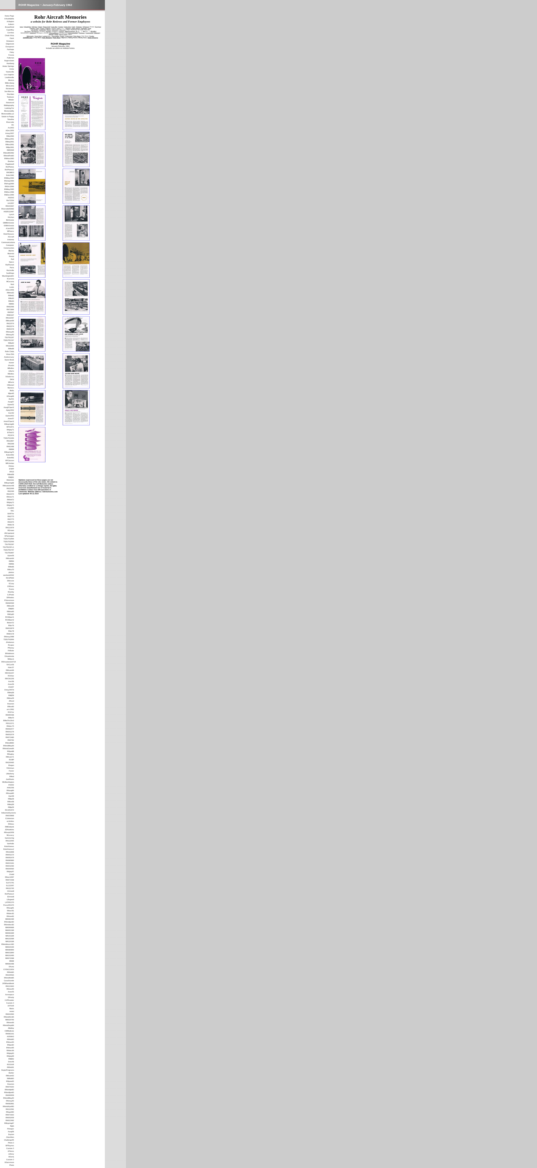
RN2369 (11, 491)
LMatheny (10, 774)
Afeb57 (11, 687)
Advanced (10, 103)
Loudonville (9, 77)
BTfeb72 (10, 433)
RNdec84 (10, 1051)
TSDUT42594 (8, 542)
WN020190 (9, 947)
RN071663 (10, 1115)
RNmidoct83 (9, 925)
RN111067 (10, 318)
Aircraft (11, 237)
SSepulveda (9, 656)
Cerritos (10, 33)
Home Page (9, 16)
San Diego (27, 31)
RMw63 (11, 343)
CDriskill (10, 891)
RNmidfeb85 (9, 978)
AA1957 (11, 203)
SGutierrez (9, 377)
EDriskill (10, 897)
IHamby (11, 592)
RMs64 (11, 301)
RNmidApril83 (8, 1106)
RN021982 (10, 1120)
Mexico (11, 80)
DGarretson (9, 1162)
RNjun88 (10, 751)
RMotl (11, 777)
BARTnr (11, 514)
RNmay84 (10, 332)
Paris (12, 268)
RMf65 (11, 304)
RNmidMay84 (8, 746)
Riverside (10, 122)
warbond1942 (8, 575)
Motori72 (10, 623)
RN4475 (11, 522)
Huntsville (10, 72)
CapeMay (10, 30)
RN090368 (10, 715)
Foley (12, 52)
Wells (12, 391)
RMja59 (11, 807)
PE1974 (11, 435)
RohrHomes (9, 846)
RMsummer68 (8, 486)
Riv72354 (10, 200)
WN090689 (9, 927)
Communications (7, 242)
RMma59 (10, 698)
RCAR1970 (9, 810)
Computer (10, 245)
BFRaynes (10, 1146)
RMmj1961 (9, 142)
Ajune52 (10, 405)
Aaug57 (11, 402)
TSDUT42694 (8, 639)
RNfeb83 (10, 972)
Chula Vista (9, 35)
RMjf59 (11, 695)
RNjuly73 (10, 505)
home (21, 27)
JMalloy (11, 1028)
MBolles (11, 368)
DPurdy (11, 997)
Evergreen (10, 47)
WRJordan (10, 463)
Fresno (11, 55)
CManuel (10, 385)
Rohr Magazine (47, 37)
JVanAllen (10, 1137)
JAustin (11, 365)
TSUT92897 (9, 553)
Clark (12, 38)
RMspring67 (9, 1123)
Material (11, 254)
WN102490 (9, 955)
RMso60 (10, 707)
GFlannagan (9, 536)
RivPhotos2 (9, 170)
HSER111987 (9, 212)
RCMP (11, 760)
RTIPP (11, 469)
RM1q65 (10, 614)
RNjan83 (10, 1045)
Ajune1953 (9, 416)
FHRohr (11, 651)
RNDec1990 (9, 195)
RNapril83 (10, 1112)
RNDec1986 (9, 192)
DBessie (10, 581)
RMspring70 (9, 452)
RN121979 (10, 528)
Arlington (10, 22)
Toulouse (10, 97)
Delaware (10, 41)
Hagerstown (9, 61)
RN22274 (10, 326)
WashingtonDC (8, 276)
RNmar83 (10, 1042)
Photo (11, 1165)
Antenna (10, 240)
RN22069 (10, 488)
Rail (12, 259)
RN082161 (10, 1034)
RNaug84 (10, 790)
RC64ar (11, 676)
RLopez (11, 645)
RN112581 (10, 1109)
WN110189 (9, 941)
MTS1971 (10, 427)
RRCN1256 (9, 679)
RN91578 (10, 329)
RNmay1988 (9, 637)
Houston (10, 704)
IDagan (11, 765)
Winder (11, 100)
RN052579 (10, 735)
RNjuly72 (10, 502)
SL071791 (10, 883)
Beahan (11, 161)
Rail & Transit (63, 34)
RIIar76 (11, 626)
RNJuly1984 (9, 181)
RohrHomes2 (8, 849)
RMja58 (11, 799)
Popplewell (9, 164)
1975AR (11, 1006)
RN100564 (10, 975)
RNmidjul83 (9, 1090)
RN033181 (10, 863)
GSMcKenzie (9, 226)
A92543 (11, 198)
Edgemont (10, 44)
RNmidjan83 (9, 922)
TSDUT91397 (8, 340)
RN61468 (10, 447)
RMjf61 (11, 477)
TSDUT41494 (8, 438)
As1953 (11, 128)
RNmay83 (10, 1101)
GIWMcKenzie (8, 223)
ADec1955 (10, 131)
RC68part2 (9, 620)
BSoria (11, 1157)
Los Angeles (9, 75)
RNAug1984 (9, 184)
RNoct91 (10, 911)
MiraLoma (10, 86)
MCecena (10, 282)
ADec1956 (10, 290)
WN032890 (9, 953)
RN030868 (10, 816)
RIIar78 (11, 631)
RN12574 (10, 324)
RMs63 (11, 298)
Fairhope (10, 49)
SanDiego (10, 273)
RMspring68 (9, 483)
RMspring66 (9, 424)
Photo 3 (11, 1143)
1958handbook (8, 983)
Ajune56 (10, 556)
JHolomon (10, 642)
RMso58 (10, 802)
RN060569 (10, 603)
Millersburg (9, 83)
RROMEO (10, 173)
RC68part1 (9, 617)
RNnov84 (10, 1023)
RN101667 (10, 206)
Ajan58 (11, 796)
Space (11, 262)
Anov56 (11, 684)
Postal (11, 256)
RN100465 (10, 763)
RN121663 (10, 986)
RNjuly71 (10, 430)
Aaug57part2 (9, 407)
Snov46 (11, 1062)
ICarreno (10, 279)
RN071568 (10, 880)
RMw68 (11, 349)
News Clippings (93, 37)
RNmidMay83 (8, 1098)
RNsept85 (10, 793)
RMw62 (11, 296)
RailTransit (9, 265)
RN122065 (10, 841)
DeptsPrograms (7, 1070)
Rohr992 (10, 458)
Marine (11, 251)
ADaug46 (10, 396)
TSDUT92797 (8, 550)
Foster (11, 771)
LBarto (11, 371)
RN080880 (10, 860)
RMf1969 (10, 150)
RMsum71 (10, 757)
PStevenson (9, 600)
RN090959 (10, 1095)
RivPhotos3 (9, 894)
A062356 (10, 788)
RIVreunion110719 (7, 662)
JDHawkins (9, 830)
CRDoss (10, 586)
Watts (11, 1009)
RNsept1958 (9, 832)
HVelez (11, 466)
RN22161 (10, 480)
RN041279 (10, 732)
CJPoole (10, 595)
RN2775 (11, 516)
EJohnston (9, 818)
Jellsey (11, 1154)
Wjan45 (11, 393)
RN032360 (10, 866)
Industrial (97, 33)
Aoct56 (11, 681)
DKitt (12, 379)
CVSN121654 (8, 969)
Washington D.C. (72, 31)
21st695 (11, 508)
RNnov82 (10, 916)
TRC (12, 511)
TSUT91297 (9, 337)
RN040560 (10, 869)
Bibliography (9, 105)
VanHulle (10, 844)
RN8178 (11, 525)
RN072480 (10, 737)
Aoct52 (11, 413)
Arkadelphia (9, 19)
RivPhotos (10, 167)
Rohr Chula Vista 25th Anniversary (9, 354)
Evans (11, 589)
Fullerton (10, 58)
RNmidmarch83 (7, 944)
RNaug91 (10, 908)
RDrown (11, 530)
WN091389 (9, 930)
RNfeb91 (10, 1067)
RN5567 (11, 312)
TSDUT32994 (8, 539)
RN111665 (10, 346)
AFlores (11, 1151)
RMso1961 (9, 145)
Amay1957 (9, 133)
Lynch (11, 214)
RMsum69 (10, 321)
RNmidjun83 (9, 1092)
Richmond (10, 89)
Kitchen (11, 217)
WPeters (10, 231)
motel (12, 1011)
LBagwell (10, 900)
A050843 (10, 1037)
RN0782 (11, 740)
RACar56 (10, 665)
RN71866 (10, 310)
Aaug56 (11, 1132)
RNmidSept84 (8, 1025)
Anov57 (11, 419)
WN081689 (9, 933)
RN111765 (10, 888)
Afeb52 (11, 785)
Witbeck (11, 659)
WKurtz (11, 382)
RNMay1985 (9, 189)
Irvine (12, 69)
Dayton (11, 1134)
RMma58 (10, 606)
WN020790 (9, 1020)
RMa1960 (10, 136)
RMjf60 (11, 609)
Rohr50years (8, 234)
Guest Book (9, 360)
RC (12, 125)
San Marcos (9, 91)
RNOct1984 (9, 186)
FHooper (10, 1129)
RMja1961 (10, 147)
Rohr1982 (10, 175)
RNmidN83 (9, 743)
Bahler (11, 1073)
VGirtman (10, 768)
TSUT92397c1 (8, 547)
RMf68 (11, 449)
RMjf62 (11, 1059)
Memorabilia (9, 111)
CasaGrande (9, 981)
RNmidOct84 (9, 1017)
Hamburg (10, 63)
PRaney (11, 648)
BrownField (9, 27)
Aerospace (9, 995)
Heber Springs (8, 66)
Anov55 (11, 992)
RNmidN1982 (8, 153)
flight (12, 1126)
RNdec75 (10, 726)
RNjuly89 (10, 1056)
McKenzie (10, 220)
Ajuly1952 (10, 410)
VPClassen (9, 461)
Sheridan (10, 94)
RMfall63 (10, 1078)
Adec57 (11, 667)
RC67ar (11, 712)
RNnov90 (10, 989)
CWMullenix (9, 1031)
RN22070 (10, 494)
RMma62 (10, 293)
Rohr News (56, 37)
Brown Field (46, 27)
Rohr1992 (10, 455)
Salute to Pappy (8, 117)
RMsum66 (10, 670)
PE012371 (10, 723)
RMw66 (11, 567)
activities (10, 821)
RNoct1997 (9, 877)
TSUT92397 (9, 544)
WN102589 (9, 939)
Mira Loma (63, 29)
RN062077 (10, 729)
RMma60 (10, 612)
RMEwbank (9, 827)
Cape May (54, 27)
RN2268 (11, 444)
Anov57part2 (9, 421)
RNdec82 (10, 914)
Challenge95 (9, 1140)
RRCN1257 (9, 673)
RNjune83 (10, 1081)
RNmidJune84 (8, 749)
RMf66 (11, 564)
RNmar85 (10, 1048)
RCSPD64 (10, 578)
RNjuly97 (10, 872)
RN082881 (10, 1104)
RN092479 (10, 858)
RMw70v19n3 (8, 721)
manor (11, 363)
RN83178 (10, 634)
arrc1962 (10, 709)
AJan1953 (10, 228)
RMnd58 (10, 475)
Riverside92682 (7, 209)
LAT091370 (9, 902)
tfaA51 (11, 399)
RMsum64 (10, 558)
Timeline (10, 119)
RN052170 (10, 855)
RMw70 (11, 718)
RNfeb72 (10, 500)
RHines (11, 824)
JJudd (11, 874)
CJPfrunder (9, 1000)
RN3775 (11, 519)
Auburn (11, 24)
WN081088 (9, 964)
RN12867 (10, 441)
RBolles (11, 374)
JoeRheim (10, 779)
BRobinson (9, 653)
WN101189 (9, 936)
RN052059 (10, 1118)
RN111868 (10, 852)
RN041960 (10, 1014)
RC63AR (10, 1065)
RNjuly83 (10, 1053)
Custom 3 (10, 1003)
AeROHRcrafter (28, 37)
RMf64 (11, 561)
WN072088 (9, 958)
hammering (9, 838)
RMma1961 (9, 139)
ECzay (11, 584)
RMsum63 (10, 1076)
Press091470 (8, 905)
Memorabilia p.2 (7, 114)
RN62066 (10, 307)
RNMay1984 (9, 178)
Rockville (10, 270)
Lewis (11, 287)
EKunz (11, 967)
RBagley (10, 754)
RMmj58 (10, 693)
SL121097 (10, 886)
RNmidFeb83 (9, 156)
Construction (9, 248)
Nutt (12, 284)
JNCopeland (9, 533)
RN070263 (10, 1087)
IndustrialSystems (7, 813)
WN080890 (9, 950)
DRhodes (10, 598)
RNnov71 (10, 497)
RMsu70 (10, 570)
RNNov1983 (9, 159)
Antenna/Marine (53, 33)
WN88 (11, 961)
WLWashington (8, 782)
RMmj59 (10, 804)
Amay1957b (9, 690)
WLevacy (10, 835)
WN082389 (9, 919)
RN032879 (10, 628)
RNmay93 (10, 335)
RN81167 (10, 315)
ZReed (11, 701)
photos (11, 572)
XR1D (11, 472)
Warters (11, 388)
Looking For (9, 108)
